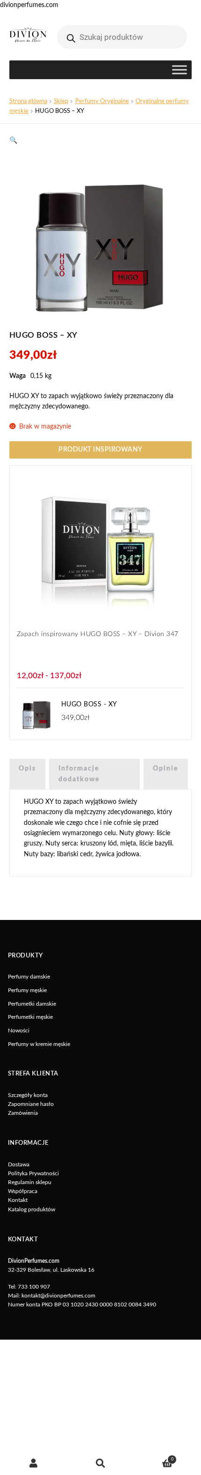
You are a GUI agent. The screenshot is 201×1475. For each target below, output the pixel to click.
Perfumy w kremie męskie (39, 1044)
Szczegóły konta (28, 1095)
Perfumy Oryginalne (102, 101)
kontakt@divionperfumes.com (58, 1295)
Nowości (18, 1030)
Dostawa (18, 1164)
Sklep (61, 101)
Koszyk (153, 1457)
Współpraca (22, 1191)
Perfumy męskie (27, 990)
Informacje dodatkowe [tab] (79, 773)
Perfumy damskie (29, 976)
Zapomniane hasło (31, 1104)
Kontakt (18, 1200)
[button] (13, 140)
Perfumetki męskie (30, 1017)
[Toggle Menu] (179, 70)
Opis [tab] (27, 768)
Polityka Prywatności (33, 1173)
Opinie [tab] (166, 768)
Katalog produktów (31, 1209)
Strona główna (28, 101)
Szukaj (100, 1463)
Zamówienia (23, 1113)
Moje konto (33, 1463)
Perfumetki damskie (32, 1004)
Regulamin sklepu (29, 1182)
